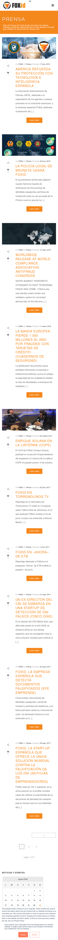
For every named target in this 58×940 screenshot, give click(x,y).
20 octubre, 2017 (46, 436)
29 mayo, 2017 (45, 743)
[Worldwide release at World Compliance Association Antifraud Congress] (29, 233)
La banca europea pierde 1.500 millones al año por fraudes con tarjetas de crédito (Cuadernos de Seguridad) (33, 346)
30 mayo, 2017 (45, 666)
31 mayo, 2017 (45, 594)
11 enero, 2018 (45, 326)
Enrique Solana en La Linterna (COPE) (34, 442)
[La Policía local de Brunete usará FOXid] (29, 145)
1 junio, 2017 (44, 547)
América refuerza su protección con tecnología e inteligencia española (34, 77)
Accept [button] (23, 934)
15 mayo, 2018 (45, 250)
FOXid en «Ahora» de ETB (32, 554)
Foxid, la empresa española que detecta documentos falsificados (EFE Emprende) (33, 682)
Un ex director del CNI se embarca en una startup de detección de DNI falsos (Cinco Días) (34, 607)
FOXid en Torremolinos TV (32, 494)
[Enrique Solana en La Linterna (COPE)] (29, 419)
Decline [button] (34, 934)
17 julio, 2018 (45, 64)
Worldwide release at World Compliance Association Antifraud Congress (33, 265)
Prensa (28, 64)
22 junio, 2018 (45, 161)
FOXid (20, 64)
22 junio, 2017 (45, 487)
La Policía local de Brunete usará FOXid (34, 170)
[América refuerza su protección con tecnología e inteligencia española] (29, 48)
